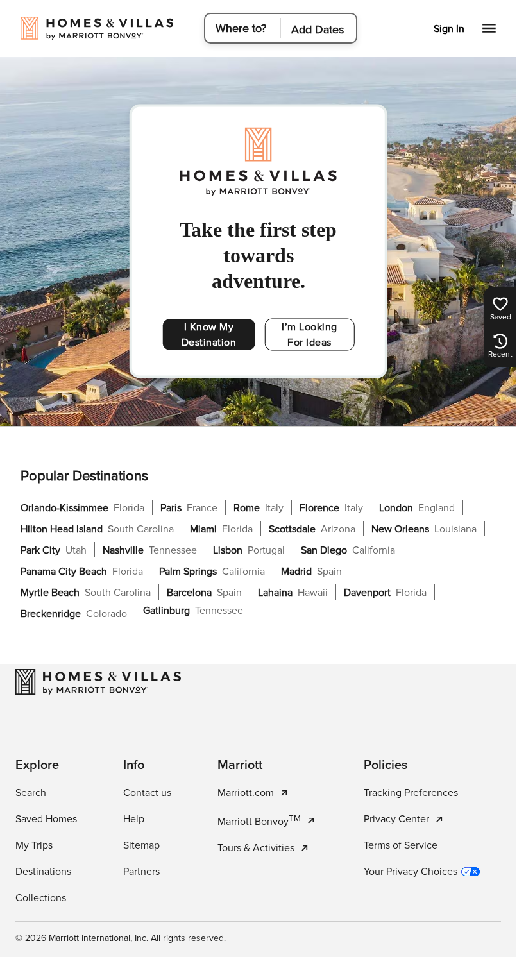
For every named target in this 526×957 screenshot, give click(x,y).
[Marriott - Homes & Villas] (98, 682)
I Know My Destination (209, 335)
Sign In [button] (449, 28)
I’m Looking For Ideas (309, 335)
